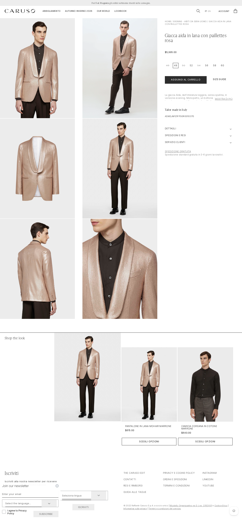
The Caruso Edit (134, 472)
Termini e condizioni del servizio (165, 508)
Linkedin (207, 479)
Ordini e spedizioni (175, 479)
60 (222, 65)
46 (167, 65)
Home (168, 21)
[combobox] (76, 495)
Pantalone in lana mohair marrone (148, 426)
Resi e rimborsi (133, 485)
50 (183, 65)
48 (175, 65)
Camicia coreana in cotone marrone (199, 427)
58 (214, 65)
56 (206, 65)
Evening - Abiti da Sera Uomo (190, 21)
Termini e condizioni (176, 485)
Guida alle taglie (135, 491)
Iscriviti (83, 507)
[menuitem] (205, 11)
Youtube (208, 485)
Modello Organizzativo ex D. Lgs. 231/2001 (191, 505)
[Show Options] (98, 495)
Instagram (209, 472)
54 (199, 65)
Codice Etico (220, 505)
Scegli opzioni (149, 441)
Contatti (129, 479)
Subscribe (46, 513)
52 (191, 65)
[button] (198, 11)
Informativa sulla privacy (135, 508)
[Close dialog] (57, 486)
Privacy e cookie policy (179, 472)
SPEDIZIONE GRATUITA (178, 151)
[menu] (207, 11)
